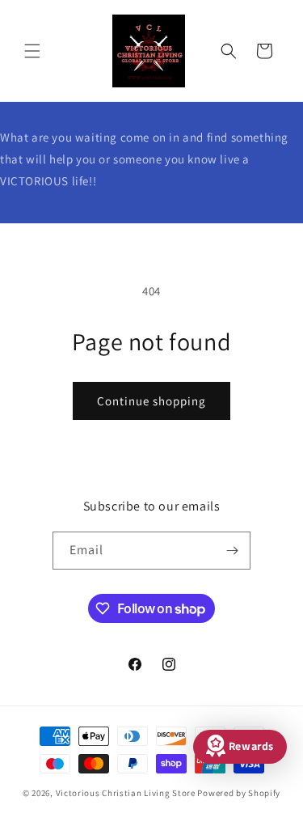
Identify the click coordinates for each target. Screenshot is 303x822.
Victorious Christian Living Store (126, 793)
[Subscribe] (232, 551)
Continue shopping (151, 401)
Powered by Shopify (238, 793)
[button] (32, 51)
